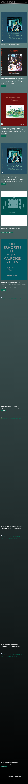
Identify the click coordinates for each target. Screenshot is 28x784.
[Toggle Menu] (26, 1)
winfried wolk (8, 2)
